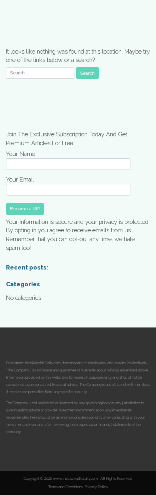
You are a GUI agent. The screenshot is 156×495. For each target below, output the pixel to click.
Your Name (20, 153)
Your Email (20, 179)
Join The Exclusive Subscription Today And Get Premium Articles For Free (66, 138)
